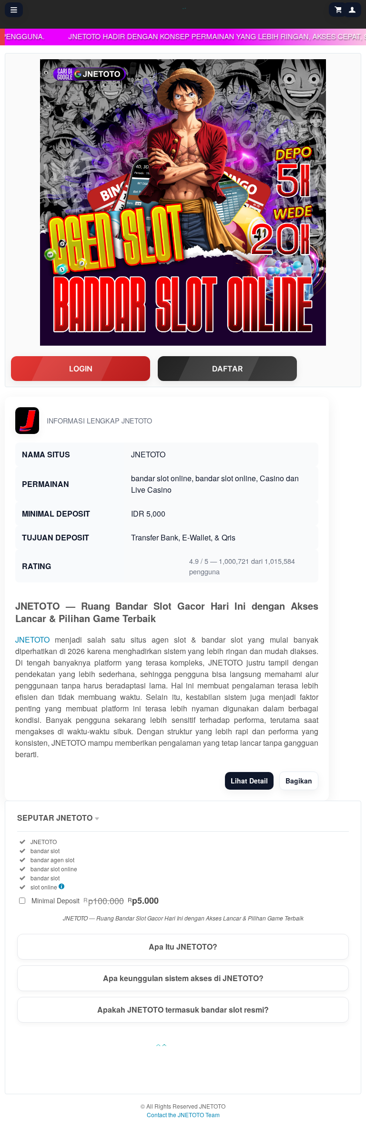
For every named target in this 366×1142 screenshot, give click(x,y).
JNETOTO (32, 639)
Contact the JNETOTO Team (183, 1114)
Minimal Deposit (95, 900)
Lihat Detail (249, 780)
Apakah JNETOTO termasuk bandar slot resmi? (183, 1009)
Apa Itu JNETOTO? (183, 946)
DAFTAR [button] (227, 368)
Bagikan (298, 780)
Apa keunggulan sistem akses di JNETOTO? (183, 978)
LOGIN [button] (80, 368)
